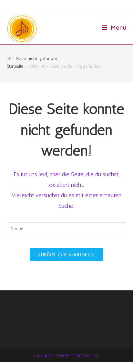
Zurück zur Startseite (66, 254)
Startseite (15, 66)
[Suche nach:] (67, 228)
